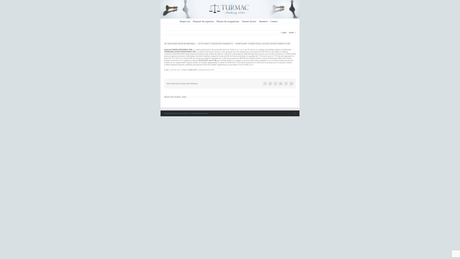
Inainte (291, 32)
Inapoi (284, 32)
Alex (167, 70)
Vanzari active (193, 70)
